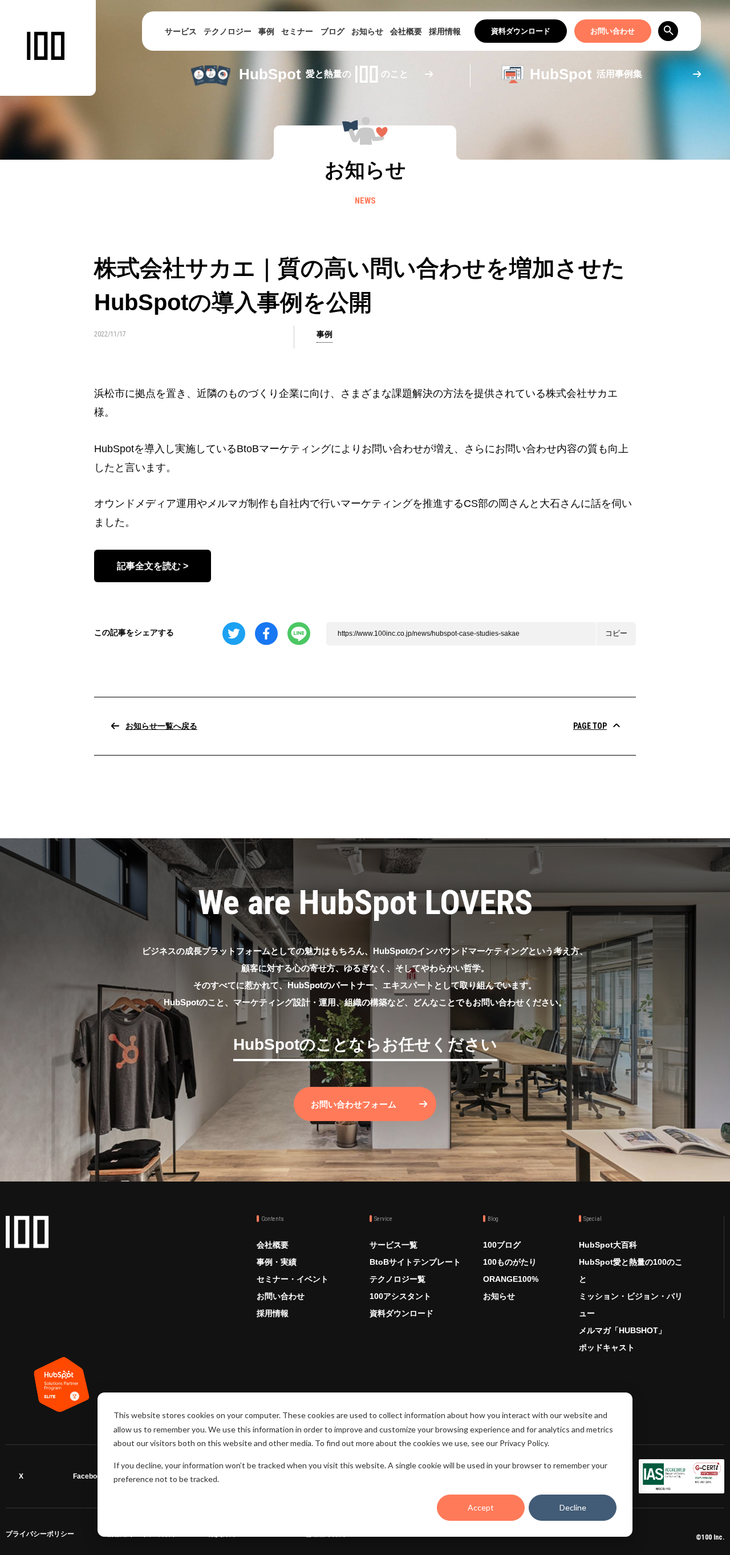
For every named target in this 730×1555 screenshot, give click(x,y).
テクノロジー (228, 31)
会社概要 (406, 31)
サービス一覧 (393, 1244)
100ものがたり (510, 1261)
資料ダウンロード (520, 31)
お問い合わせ (612, 31)
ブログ (332, 31)
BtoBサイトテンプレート (415, 1261)
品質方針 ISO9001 (237, 1536)
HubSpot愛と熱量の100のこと (631, 1270)
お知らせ (367, 31)
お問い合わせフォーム (353, 1104)
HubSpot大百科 (608, 1244)
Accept (481, 1507)
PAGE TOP (590, 726)
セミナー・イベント (292, 1279)
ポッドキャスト (607, 1347)
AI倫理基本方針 (322, 1536)
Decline (572, 1507)
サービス (181, 31)
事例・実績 (277, 1261)
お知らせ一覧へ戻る (161, 726)
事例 (266, 31)
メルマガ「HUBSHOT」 (622, 1330)
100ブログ (502, 1244)
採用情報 (445, 31)
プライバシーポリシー (40, 1536)
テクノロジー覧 (397, 1279)
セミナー (297, 31)
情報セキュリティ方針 (141, 1536)
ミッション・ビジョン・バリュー (631, 1305)
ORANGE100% (510, 1279)
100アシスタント (400, 1296)
